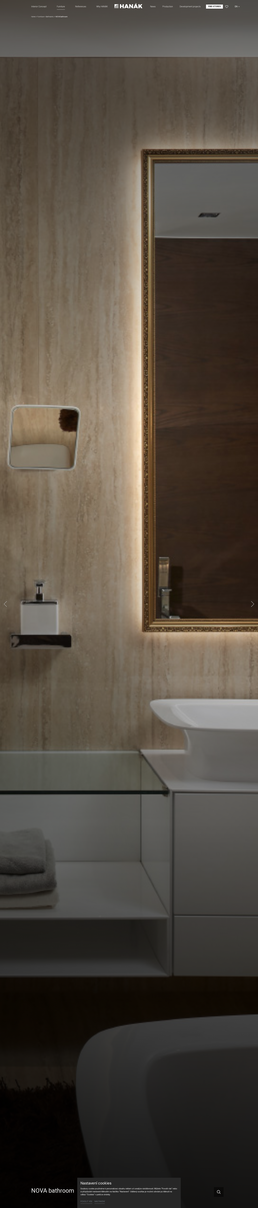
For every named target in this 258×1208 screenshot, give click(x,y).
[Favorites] (226, 6)
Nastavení (99, 1201)
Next (252, 604)
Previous (5, 604)
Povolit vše (86, 1201)
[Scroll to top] (252, 1202)
